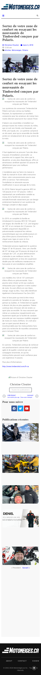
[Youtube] (27, 408)
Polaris (25, 50)
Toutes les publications (21, 390)
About (9, 661)
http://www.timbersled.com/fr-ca (15, 366)
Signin (35, 661)
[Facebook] (14, 408)
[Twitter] (20, 408)
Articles (8, 50)
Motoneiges (17, 50)
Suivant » (26, 568)
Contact (22, 661)
